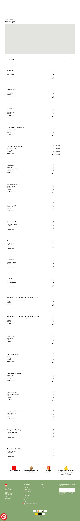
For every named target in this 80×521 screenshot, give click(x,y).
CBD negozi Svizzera (28, 489)
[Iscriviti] (73, 490)
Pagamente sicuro (27, 491)
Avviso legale (26, 487)
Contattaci (26, 497)
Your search (11, 59)
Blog (25, 501)
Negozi (25, 499)
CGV (24, 493)
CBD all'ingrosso (27, 495)
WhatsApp (8, 498)
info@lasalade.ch (8, 496)
